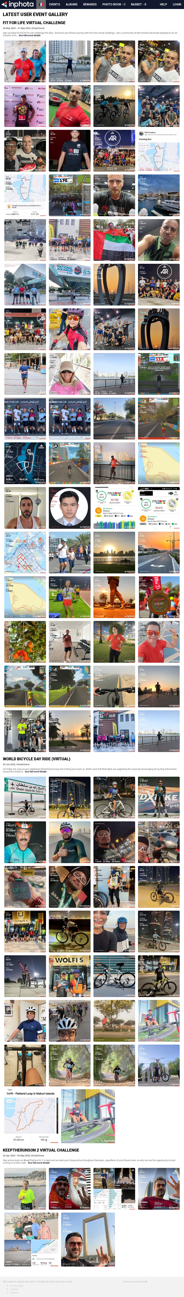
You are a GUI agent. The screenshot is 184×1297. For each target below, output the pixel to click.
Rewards (90, 4)
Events (54, 4)
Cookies (14, 1289)
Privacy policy (17, 1286)
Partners (14, 1292)
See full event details (30, 35)
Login (177, 4)
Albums (71, 4)
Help (163, 4)
